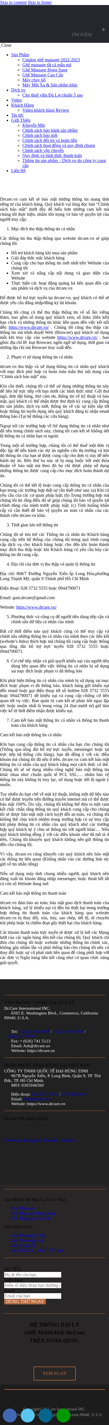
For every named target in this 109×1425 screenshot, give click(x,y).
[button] (55, 1374)
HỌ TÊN (12, 1269)
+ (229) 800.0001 (68, 1031)
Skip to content (13, 2)
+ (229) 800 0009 (34, 1031)
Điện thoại (13, 1280)
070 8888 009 (74, 1094)
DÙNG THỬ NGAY (25, 1301)
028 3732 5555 (45, 1094)
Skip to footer (40, 2)
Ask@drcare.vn (37, 1099)
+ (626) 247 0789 (19, 1036)
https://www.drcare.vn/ (29, 327)
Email (9, 1290)
